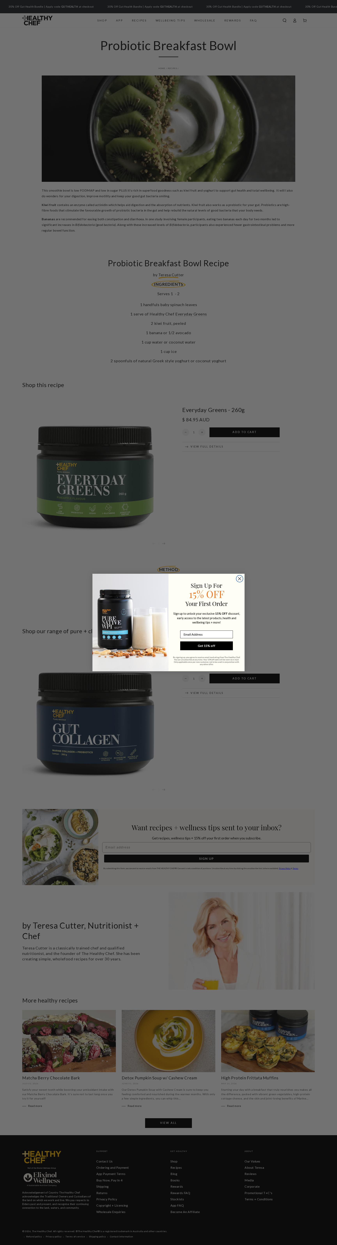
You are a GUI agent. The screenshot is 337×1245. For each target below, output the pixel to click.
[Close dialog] (239, 578)
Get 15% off (206, 645)
